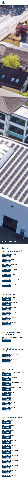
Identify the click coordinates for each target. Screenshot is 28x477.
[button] (25, 3)
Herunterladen (6, 256)
